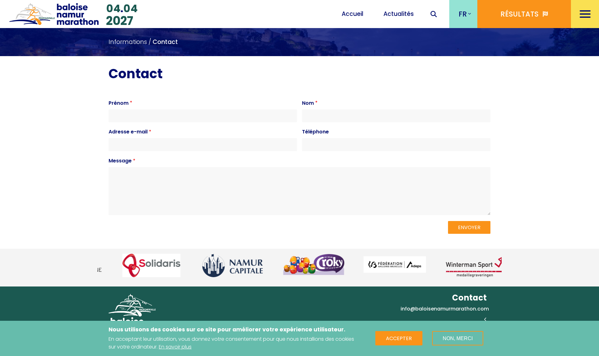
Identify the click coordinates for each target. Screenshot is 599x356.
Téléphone (315, 131)
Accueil (352, 14)
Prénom (119, 103)
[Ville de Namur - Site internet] (219, 265)
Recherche (433, 14)
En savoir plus (175, 346)
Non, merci (458, 338)
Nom (308, 103)
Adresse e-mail (128, 131)
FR (463, 14)
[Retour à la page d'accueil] (54, 13)
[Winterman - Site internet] (462, 265)
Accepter (399, 338)
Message (120, 160)
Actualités (398, 14)
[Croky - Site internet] (300, 264)
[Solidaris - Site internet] (138, 265)
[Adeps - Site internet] (381, 264)
